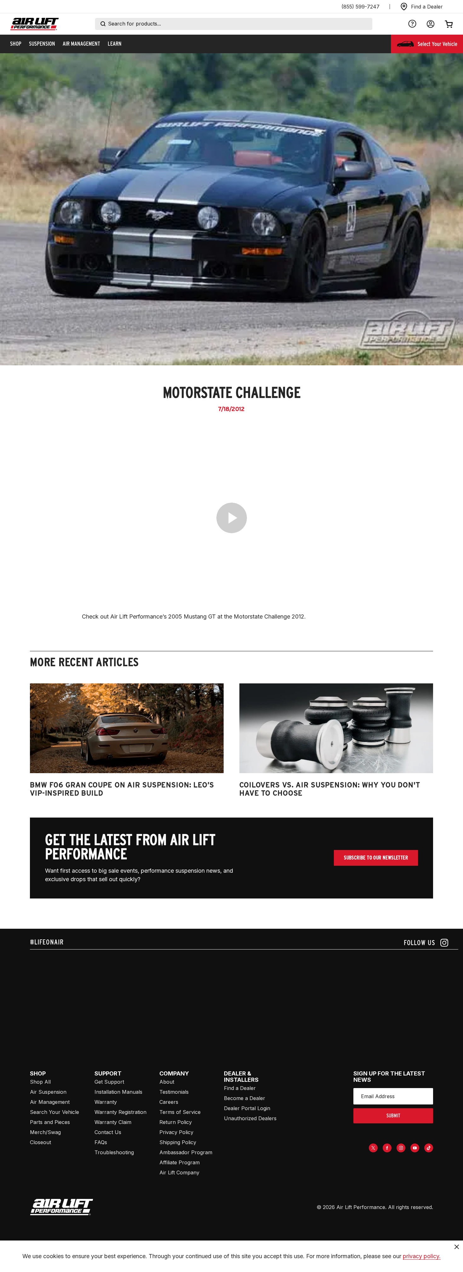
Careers (168, 1102)
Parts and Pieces (50, 1122)
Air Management (50, 1102)
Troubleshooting (114, 1152)
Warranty (105, 1102)
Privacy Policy (176, 1132)
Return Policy (175, 1122)
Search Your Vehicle (54, 1112)
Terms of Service (180, 1112)
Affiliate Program (179, 1162)
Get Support (109, 1082)
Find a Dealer (240, 1088)
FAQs (100, 1142)
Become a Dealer (244, 1098)
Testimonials (174, 1092)
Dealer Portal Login (247, 1108)
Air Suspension (48, 1092)
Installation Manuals (118, 1092)
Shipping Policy (177, 1142)
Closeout (40, 1142)
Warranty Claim (112, 1122)
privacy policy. (422, 1256)
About (166, 1082)
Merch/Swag (45, 1132)
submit (393, 1116)
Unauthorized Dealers (250, 1118)
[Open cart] (449, 24)
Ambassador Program (185, 1152)
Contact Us (107, 1132)
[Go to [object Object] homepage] (61, 1207)
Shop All (40, 1082)
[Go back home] (34, 24)
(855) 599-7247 (360, 6)
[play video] (231, 518)
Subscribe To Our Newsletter (376, 858)
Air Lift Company (179, 1172)
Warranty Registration (120, 1112)
